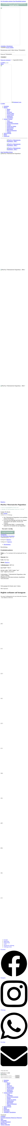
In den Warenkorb (7, 532)
